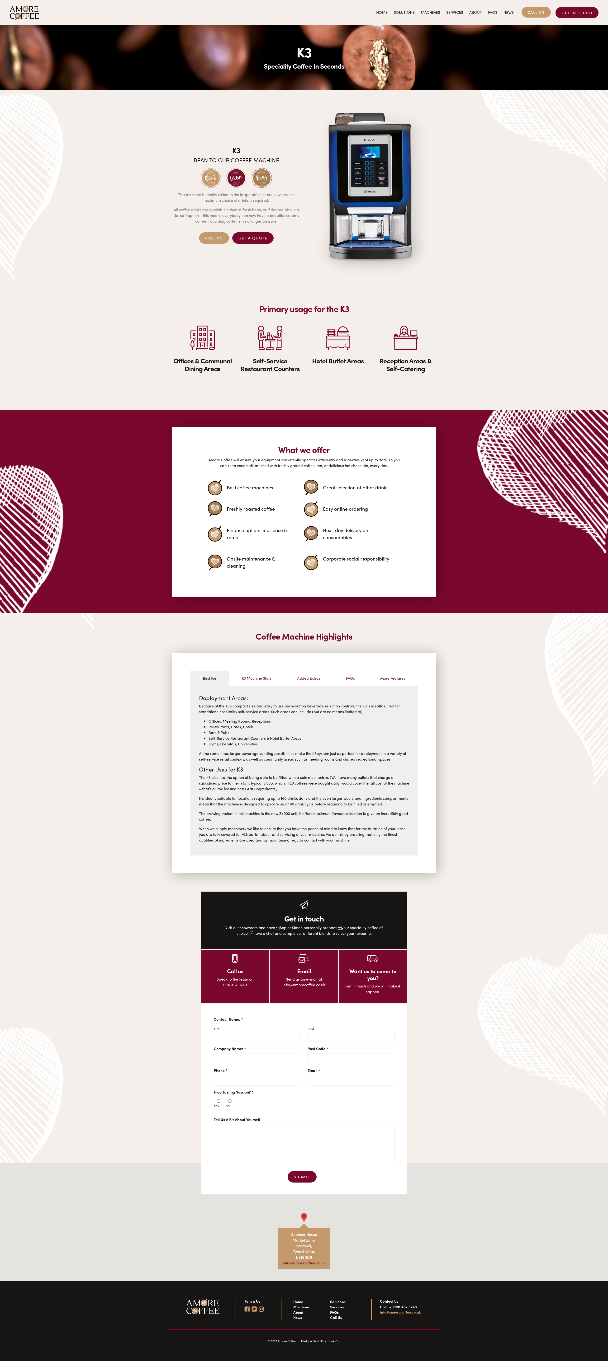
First (217, 1028)
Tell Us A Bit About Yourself (237, 1119)
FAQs (492, 12)
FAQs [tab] (350, 678)
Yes (216, 1105)
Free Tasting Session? (233, 1092)
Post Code (318, 1048)
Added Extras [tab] (308, 678)
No (227, 1105)
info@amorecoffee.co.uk (304, 1263)
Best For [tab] (209, 678)
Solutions (404, 12)
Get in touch (577, 12)
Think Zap (333, 1341)
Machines (430, 12)
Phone (220, 1070)
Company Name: (230, 1048)
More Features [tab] (392, 678)
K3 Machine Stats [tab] (256, 678)
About (475, 12)
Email (314, 1070)
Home (382, 12)
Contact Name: (228, 1019)
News (509, 12)
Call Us (536, 12)
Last (311, 1028)
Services (454, 12)
